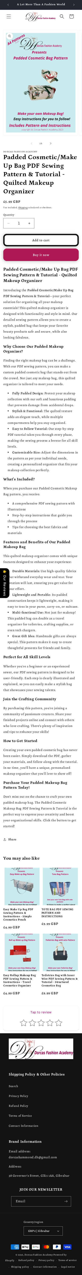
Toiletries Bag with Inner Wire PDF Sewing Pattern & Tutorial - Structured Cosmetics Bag (60, 980)
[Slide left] (31, 143)
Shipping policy (20, 1266)
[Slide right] (51, 143)
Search (13, 1086)
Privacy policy (46, 1260)
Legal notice (68, 1266)
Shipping (23, 207)
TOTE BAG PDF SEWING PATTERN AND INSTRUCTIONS (57, 913)
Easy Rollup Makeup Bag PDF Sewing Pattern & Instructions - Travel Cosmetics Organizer (19, 980)
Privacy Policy (18, 1096)
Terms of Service (20, 1116)
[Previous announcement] (8, 5)
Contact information (45, 1266)
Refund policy (26, 1260)
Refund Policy (18, 1106)
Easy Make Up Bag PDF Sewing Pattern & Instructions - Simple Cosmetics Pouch (18, 914)
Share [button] (12, 839)
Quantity (8, 215)
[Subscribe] (66, 1201)
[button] (9, 16)
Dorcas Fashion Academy (38, 1254)
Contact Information (23, 1126)
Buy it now (41, 255)
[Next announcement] (74, 5)
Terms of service (67, 1260)
